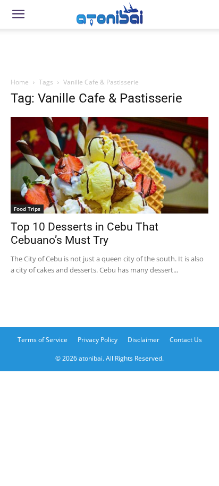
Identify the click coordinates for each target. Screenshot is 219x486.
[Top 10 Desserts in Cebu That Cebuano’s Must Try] (109, 165)
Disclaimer (143, 339)
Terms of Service (43, 339)
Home (20, 82)
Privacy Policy (97, 339)
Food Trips (27, 208)
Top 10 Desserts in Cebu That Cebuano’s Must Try (84, 233)
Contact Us (186, 339)
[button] (18, 14)
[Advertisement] (109, 50)
